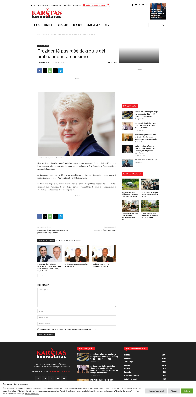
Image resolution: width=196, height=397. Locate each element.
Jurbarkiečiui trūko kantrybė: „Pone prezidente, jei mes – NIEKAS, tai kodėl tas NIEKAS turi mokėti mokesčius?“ (104, 369)
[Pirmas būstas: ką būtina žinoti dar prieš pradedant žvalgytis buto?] (130, 206)
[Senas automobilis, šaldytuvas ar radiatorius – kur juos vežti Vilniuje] (130, 184)
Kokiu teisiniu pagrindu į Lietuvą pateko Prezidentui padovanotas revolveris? (157, 14)
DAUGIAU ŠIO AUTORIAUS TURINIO (68, 240)
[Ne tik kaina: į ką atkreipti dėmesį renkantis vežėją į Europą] (150, 184)
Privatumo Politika (32, 394)
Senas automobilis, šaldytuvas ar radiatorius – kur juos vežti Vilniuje (130, 194)
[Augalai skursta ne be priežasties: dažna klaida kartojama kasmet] (150, 206)
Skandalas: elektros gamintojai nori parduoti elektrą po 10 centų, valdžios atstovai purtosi (104, 356)
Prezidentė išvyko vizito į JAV (105, 230)
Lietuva (46, 34)
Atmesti (174, 391)
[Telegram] (60, 70)
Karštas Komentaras (44, 62)
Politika (53, 34)
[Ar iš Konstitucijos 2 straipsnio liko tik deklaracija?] (77, 253)
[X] (45, 70)
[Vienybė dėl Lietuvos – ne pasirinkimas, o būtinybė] (104, 253)
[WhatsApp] (50, 70)
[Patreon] (143, 5)
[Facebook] (132, 5)
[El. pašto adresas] (55, 70)
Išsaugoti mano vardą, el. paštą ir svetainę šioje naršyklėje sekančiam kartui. (68, 329)
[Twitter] (139, 5)
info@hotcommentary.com (59, 371)
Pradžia (39, 34)
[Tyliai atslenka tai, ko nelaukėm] (127, 163)
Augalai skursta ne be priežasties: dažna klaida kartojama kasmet (149, 215)
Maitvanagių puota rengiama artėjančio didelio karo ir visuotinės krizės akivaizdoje (146, 137)
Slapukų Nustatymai (156, 391)
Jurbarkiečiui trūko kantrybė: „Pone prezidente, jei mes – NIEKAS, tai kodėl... (145, 125)
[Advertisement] (106, 14)
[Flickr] (146, 5)
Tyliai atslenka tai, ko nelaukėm (146, 160)
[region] (98, 389)
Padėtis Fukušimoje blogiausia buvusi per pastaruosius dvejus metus (52, 231)
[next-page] (42, 275)
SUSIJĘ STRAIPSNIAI (46, 240)
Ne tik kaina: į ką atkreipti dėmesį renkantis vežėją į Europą (149, 194)
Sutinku (187, 391)
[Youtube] (136, 5)
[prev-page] (38, 275)
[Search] (163, 25)
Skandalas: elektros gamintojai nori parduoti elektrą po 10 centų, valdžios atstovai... (146, 114)
